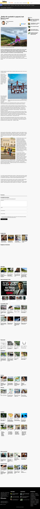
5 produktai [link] (32, 493)
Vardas (2, 207)
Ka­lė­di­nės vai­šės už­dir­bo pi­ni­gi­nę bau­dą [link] (24, 323)
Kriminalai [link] (3, 315)
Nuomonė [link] (37, 501)
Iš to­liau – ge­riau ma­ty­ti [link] (4, 395)
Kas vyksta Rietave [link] (33, 498)
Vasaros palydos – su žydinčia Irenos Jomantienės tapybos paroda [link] (10, 460)
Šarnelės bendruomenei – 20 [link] (23, 472)
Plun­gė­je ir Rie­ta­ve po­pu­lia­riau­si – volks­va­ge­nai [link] (17, 472)
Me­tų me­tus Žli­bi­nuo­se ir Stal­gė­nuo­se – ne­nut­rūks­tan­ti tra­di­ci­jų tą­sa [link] (24, 433)
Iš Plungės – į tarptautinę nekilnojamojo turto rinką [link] (23, 384)
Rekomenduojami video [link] (6, 279)
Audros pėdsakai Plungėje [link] (16, 348)
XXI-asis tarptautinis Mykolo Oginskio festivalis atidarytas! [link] (10, 275)
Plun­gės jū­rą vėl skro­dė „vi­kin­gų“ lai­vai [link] (17, 395)
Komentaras (2, 200)
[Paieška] (39, 3)
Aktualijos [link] (13, 491)
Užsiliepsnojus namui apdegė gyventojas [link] (10, 323)
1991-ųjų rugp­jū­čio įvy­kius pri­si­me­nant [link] (10, 348)
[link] (1, 5)
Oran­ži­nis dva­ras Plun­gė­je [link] (3, 348)
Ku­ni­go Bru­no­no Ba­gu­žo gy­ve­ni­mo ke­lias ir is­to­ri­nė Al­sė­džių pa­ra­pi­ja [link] (3, 359)
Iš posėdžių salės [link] (4, 303)
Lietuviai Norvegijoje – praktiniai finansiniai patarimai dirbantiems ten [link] (10, 384)
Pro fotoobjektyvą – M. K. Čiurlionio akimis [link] (24, 459)
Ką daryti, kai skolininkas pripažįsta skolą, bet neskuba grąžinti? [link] (3, 384)
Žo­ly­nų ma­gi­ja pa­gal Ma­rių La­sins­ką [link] (3, 420)
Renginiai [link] (2, 423)
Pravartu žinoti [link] (4, 463)
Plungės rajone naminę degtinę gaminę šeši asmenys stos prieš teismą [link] (17, 324)
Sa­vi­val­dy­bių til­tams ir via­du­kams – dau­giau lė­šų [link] (3, 313)
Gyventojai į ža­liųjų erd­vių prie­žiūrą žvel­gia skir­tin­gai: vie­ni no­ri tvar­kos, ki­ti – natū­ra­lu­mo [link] (24, 276)
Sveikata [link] (2, 411)
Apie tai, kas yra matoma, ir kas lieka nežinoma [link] (16, 459)
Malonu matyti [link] (36, 499)
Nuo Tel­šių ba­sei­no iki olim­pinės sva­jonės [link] (10, 395)
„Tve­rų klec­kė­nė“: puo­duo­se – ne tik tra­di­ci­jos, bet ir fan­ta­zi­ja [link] (10, 433)
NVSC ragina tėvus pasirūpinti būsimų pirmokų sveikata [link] (23, 421)
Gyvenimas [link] (3, 350)
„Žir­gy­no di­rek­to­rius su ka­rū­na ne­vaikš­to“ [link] (24, 359)
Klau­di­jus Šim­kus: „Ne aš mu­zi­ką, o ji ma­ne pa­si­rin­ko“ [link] (3, 460)
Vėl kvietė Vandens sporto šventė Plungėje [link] (24, 395)
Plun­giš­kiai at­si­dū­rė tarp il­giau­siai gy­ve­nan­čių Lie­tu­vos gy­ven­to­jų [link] (10, 421)
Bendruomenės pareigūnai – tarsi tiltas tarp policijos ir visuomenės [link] (3, 275)
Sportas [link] (2, 387)
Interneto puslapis (3, 213)
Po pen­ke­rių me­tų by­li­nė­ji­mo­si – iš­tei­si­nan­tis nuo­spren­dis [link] (3, 324)
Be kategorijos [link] (32, 495)
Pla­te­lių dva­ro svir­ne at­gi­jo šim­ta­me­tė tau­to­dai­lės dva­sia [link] (17, 433)
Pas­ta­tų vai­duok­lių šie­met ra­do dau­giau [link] (24, 312)
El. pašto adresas (3, 210)
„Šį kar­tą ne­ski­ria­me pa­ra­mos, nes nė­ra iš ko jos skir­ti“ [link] (10, 313)
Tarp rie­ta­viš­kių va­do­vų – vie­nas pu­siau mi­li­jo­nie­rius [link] (17, 275)
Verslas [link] (2, 375)
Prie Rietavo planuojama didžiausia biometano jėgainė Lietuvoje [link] (17, 384)
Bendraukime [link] (3, 498)
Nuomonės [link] (3, 339)
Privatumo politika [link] (3, 504)
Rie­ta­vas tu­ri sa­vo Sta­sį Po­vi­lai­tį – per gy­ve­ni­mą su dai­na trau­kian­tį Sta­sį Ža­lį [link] (10, 359)
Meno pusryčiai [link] (4, 451)
